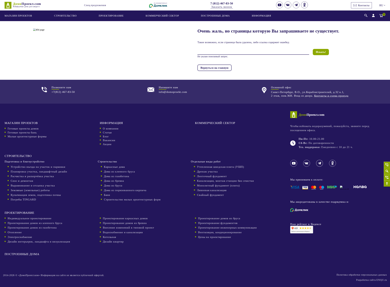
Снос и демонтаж (22, 180)
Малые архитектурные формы (27, 136)
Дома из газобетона (116, 176)
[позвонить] (387, 165)
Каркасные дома (114, 166)
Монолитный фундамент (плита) (218, 185)
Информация (261, 15)
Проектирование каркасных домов (125, 218)
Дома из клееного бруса (119, 171)
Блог (106, 136)
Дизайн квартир (113, 241)
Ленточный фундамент (212, 176)
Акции (107, 144)
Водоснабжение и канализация (123, 232)
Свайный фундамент (210, 194)
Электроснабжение (20, 237)
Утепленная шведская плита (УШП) (220, 166)
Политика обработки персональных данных (362, 274)
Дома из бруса (113, 185)
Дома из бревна (114, 180)
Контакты (363, 5)
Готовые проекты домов (23, 128)
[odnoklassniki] (304, 7)
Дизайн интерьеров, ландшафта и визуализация (39, 241)
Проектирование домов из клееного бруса (35, 223)
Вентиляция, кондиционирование (220, 232)
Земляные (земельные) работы (30, 190)
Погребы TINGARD (23, 199)
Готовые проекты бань (22, 132)
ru (382, 5)
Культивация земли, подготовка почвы (36, 194)
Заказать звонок (221, 6)
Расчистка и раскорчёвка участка (32, 176)
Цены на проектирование (214, 237)
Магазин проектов (18, 15)
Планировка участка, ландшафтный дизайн (39, 171)
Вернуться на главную (214, 67)
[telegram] (296, 7)
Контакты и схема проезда (331, 95)
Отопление (15, 232)
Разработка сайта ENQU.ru (371, 280)
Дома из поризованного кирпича (125, 190)
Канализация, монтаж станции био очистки (225, 180)
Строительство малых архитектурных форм (132, 199)
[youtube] (279, 7)
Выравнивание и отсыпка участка (33, 185)
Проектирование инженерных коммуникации (227, 227)
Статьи (107, 132)
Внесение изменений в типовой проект (128, 227)
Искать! (321, 51)
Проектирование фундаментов (218, 223)
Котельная (109, 237)
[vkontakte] (287, 7)
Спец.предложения (95, 5)
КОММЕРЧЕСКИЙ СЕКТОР (162, 15)
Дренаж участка (207, 171)
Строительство (65, 15)
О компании (111, 128)
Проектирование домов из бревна (125, 223)
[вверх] (387, 183)
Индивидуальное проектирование (29, 218)
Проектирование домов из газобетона (32, 227)
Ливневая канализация (212, 190)
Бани (107, 194)
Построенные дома (215, 15)
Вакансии (109, 140)
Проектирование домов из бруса (219, 218)
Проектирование (111, 15)
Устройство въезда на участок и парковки (38, 166)
